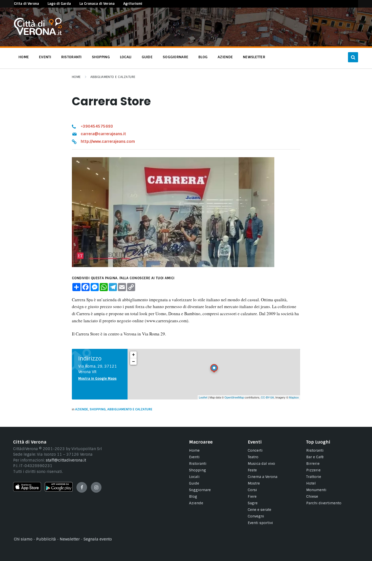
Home (76, 77)
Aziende (81, 409)
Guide (194, 483)
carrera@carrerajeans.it (103, 133)
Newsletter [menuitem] (254, 57)
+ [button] (133, 354)
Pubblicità (46, 539)
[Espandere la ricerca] (353, 57)
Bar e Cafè (315, 457)
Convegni (256, 516)
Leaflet (203, 397)
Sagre (253, 503)
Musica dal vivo (261, 463)
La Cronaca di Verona (97, 4)
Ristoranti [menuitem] (71, 57)
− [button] (133, 361)
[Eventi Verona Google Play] (59, 490)
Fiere (252, 496)
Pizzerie (313, 470)
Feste (252, 470)
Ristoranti (197, 463)
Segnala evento (98, 539)
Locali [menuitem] (126, 57)
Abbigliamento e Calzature (112, 77)
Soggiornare (200, 490)
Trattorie (313, 476)
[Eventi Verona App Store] (27, 490)
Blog (193, 496)
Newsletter (70, 539)
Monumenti (316, 490)
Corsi (252, 490)
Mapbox (294, 397)
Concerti (255, 450)
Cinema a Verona (262, 476)
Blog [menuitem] (203, 57)
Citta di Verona (26, 4)
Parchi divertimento (323, 503)
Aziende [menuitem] (225, 57)
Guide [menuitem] (147, 57)
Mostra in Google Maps (97, 378)
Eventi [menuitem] (45, 57)
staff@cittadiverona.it (66, 460)
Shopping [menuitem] (101, 57)
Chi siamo (23, 539)
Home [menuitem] (23, 57)
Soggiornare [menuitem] (175, 57)
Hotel (311, 483)
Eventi (194, 457)
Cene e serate (259, 509)
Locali (194, 476)
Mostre (254, 483)
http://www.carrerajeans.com (108, 141)
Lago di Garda (59, 4)
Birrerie (313, 463)
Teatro (253, 457)
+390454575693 (97, 126)
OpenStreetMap (234, 397)
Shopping (98, 409)
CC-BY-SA (267, 397)
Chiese (312, 496)
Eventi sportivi (260, 522)
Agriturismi (132, 4)
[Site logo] (38, 33)
